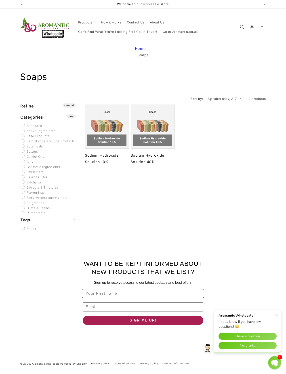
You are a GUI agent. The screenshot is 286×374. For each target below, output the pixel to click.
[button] (87, 22)
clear (71, 116)
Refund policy (100, 363)
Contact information (175, 363)
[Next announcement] (264, 4)
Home (140, 48)
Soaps (143, 55)
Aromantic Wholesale (45, 363)
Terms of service (124, 363)
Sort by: (197, 99)
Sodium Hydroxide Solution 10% (107, 140)
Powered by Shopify (73, 363)
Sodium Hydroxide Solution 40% (152, 140)
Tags (25, 220)
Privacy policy (149, 363)
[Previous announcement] (22, 4)
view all (69, 105)
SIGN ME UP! (143, 320)
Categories (31, 117)
